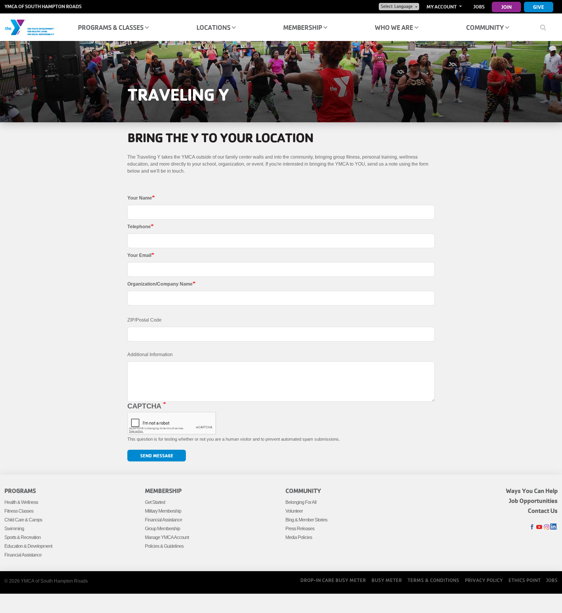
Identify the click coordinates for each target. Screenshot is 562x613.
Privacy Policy (484, 580)
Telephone (139, 226)
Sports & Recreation (22, 537)
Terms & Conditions (433, 580)
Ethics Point (524, 580)
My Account (442, 6)
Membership (303, 27)
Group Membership (162, 528)
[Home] (29, 27)
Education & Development (28, 546)
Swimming (14, 528)
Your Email (139, 255)
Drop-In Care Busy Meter (333, 580)
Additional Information (150, 354)
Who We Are (394, 27)
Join (506, 7)
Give (538, 7)
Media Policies (298, 537)
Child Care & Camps (23, 519)
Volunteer (294, 511)
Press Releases (299, 528)
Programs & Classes (111, 27)
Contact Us (543, 510)
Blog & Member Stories (306, 519)
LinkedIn (554, 527)
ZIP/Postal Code (144, 319)
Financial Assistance (23, 554)
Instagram (546, 527)
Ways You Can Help (532, 491)
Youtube (539, 527)
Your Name (139, 197)
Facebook (532, 527)
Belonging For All (300, 502)
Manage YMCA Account (167, 537)
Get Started (155, 502)
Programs (20, 491)
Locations (214, 27)
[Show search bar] (545, 27)
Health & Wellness (21, 502)
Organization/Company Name (160, 283)
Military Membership (163, 511)
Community (485, 27)
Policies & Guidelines (164, 546)
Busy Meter (386, 580)
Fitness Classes (18, 511)
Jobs (479, 6)
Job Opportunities (533, 501)
